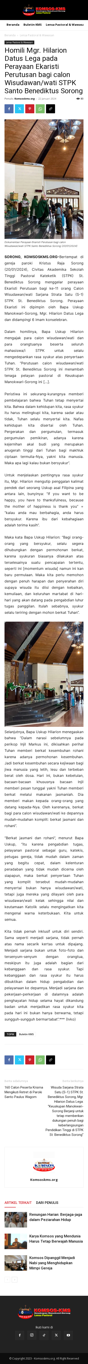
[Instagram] (31, 1335)
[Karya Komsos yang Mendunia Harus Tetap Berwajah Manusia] (16, 1241)
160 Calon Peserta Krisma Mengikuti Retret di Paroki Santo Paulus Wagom (24, 1092)
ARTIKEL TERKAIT (18, 1203)
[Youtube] (68, 1335)
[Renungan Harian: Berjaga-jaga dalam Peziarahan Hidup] (16, 1220)
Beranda (10, 35)
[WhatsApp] (40, 108)
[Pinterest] (29, 108)
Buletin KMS (26, 1034)
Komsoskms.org (24, 98)
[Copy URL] (50, 108)
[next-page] (14, 1279)
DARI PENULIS (47, 1203)
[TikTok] (44, 1335)
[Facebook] (9, 108)
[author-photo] (44, 1173)
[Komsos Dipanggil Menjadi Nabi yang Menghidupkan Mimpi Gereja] (16, 1263)
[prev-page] (7, 1279)
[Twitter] (19, 108)
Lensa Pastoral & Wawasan (37, 35)
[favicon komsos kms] (44, 10)
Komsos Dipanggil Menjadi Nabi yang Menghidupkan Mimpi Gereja (52, 1262)
